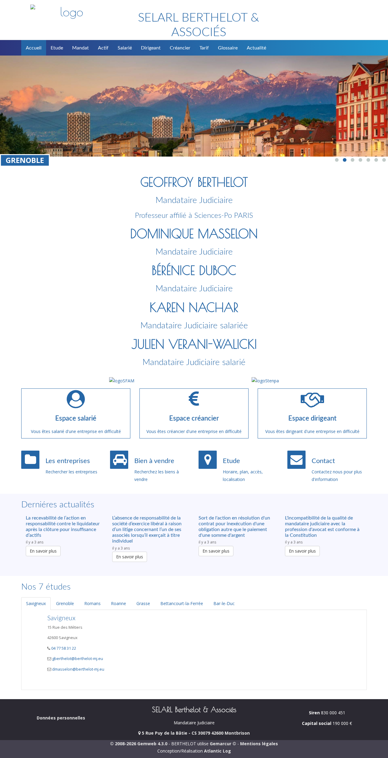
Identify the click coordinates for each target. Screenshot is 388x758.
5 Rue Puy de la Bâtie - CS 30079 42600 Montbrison (195, 733)
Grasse (143, 603)
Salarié (125, 48)
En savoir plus (43, 551)
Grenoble (65, 603)
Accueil (34, 48)
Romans (92, 603)
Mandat (80, 48)
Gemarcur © (223, 743)
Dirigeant (151, 48)
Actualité (256, 48)
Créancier (180, 48)
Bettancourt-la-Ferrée (181, 603)
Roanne (118, 603)
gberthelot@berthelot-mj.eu (77, 658)
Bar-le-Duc (224, 603)
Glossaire (228, 48)
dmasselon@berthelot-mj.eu (78, 669)
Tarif (204, 48)
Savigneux (36, 603)
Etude (57, 48)
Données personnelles (61, 718)
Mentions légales (259, 743)
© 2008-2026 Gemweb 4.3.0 (138, 743)
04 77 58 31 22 (63, 648)
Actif (103, 48)
